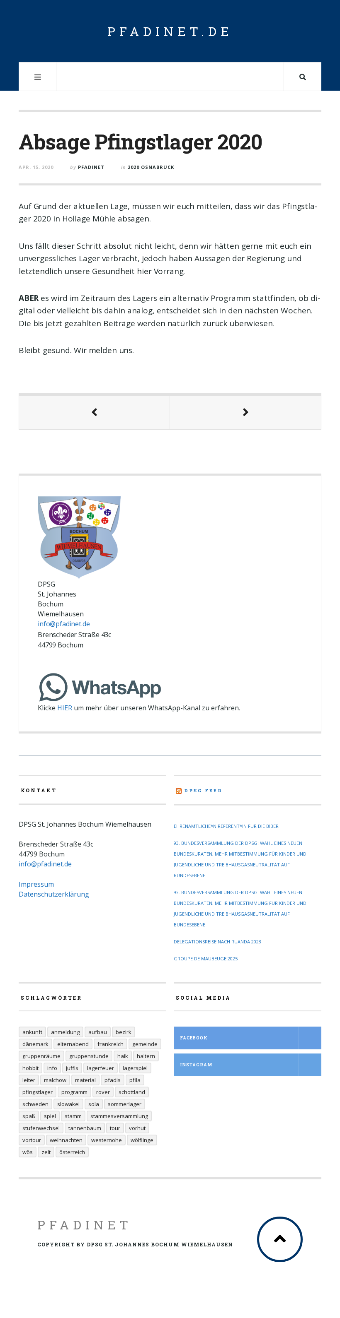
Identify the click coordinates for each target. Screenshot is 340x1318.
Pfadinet (84, 1225)
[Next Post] (245, 412)
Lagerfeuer (100, 1068)
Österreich (72, 1152)
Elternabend (73, 1044)
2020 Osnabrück (151, 167)
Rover (103, 1092)
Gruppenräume (41, 1056)
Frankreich (110, 1044)
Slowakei (68, 1104)
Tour (115, 1128)
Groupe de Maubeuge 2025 (206, 958)
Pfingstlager (37, 1092)
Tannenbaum (84, 1128)
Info (52, 1068)
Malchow (55, 1080)
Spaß (28, 1116)
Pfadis (112, 1080)
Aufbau (97, 1032)
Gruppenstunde (89, 1056)
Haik (122, 1056)
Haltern (146, 1056)
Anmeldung (65, 1032)
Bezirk (123, 1032)
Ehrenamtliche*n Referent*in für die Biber (226, 826)
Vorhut (137, 1128)
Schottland (132, 1092)
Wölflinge (142, 1140)
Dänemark (35, 1044)
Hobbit (30, 1068)
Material (85, 1080)
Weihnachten (66, 1140)
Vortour (31, 1140)
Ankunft (32, 1032)
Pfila (135, 1080)
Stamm (73, 1116)
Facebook (194, 1038)
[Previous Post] (94, 412)
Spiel (50, 1116)
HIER (64, 707)
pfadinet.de (170, 31)
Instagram (196, 1065)
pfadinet (91, 167)
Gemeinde (145, 1044)
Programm (74, 1092)
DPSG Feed (203, 790)
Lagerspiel (135, 1068)
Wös (27, 1152)
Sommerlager (124, 1104)
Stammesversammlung (119, 1116)
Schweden (35, 1104)
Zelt (46, 1152)
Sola (93, 1104)
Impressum (36, 884)
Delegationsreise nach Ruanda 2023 (217, 941)
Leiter (28, 1080)
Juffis (72, 1068)
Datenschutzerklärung (54, 894)
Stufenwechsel (41, 1128)
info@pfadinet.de (64, 623)
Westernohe (106, 1140)
